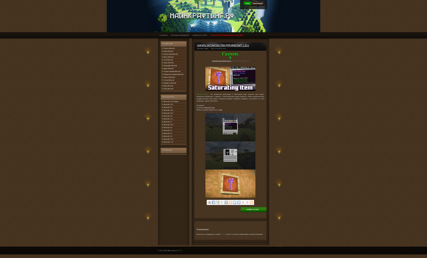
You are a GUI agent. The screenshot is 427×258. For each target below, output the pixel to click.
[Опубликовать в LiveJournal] (222, 202)
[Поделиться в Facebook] (213, 202)
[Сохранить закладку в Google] (218, 202)
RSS (180, 250)
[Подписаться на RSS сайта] (251, 202)
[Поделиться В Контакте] (239, 202)
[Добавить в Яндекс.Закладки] (243, 202)
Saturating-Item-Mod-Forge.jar (221, 61)
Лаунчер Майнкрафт (180, 35)
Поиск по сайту (200, 35)
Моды (206, 48)
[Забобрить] (209, 202)
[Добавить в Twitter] (234, 202)
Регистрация (258, 4)
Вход (247, 4)
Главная (163, 35)
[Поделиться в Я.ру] (247, 202)
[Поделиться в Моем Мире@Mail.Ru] (226, 202)
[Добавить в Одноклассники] (230, 202)
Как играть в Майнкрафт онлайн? (227, 35)
